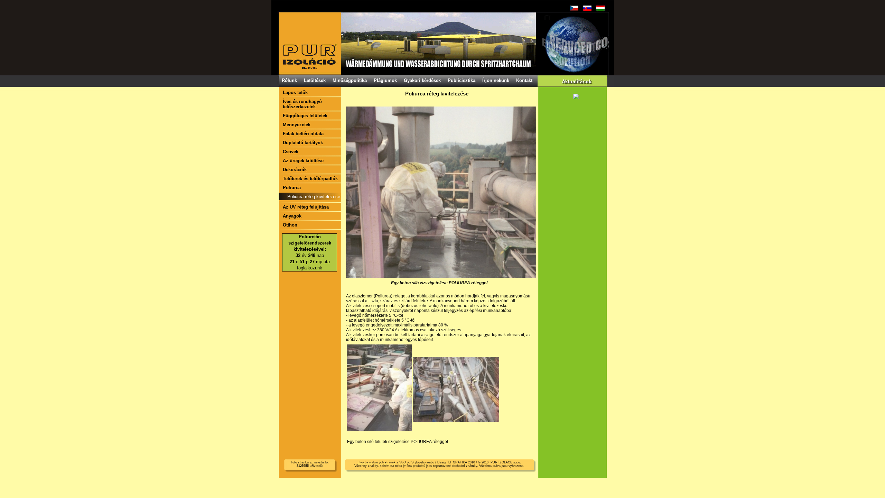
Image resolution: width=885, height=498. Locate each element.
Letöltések (315, 80)
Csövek (290, 151)
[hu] (600, 8)
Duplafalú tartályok (303, 142)
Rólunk (289, 80)
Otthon (290, 225)
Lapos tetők (295, 92)
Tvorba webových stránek (376, 462)
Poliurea (292, 187)
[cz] (574, 8)
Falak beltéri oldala (303, 133)
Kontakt (524, 80)
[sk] (587, 8)
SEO (402, 462)
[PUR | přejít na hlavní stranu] (443, 43)
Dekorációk (295, 169)
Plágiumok (385, 80)
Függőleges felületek (305, 115)
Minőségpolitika (350, 80)
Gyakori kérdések (422, 80)
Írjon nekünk (495, 80)
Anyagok (292, 216)
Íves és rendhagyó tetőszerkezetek (302, 104)
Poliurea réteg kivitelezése (313, 196)
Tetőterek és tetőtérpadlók (310, 178)
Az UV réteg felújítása (306, 207)
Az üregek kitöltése (303, 160)
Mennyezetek (296, 124)
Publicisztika (461, 80)
